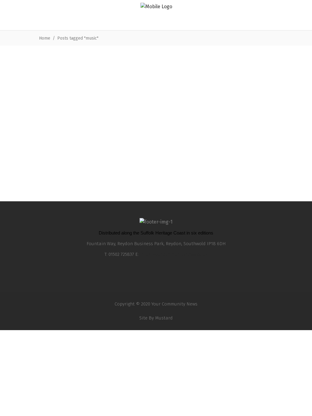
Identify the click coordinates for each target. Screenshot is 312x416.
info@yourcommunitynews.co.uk (174, 254)
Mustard (164, 318)
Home (44, 38)
